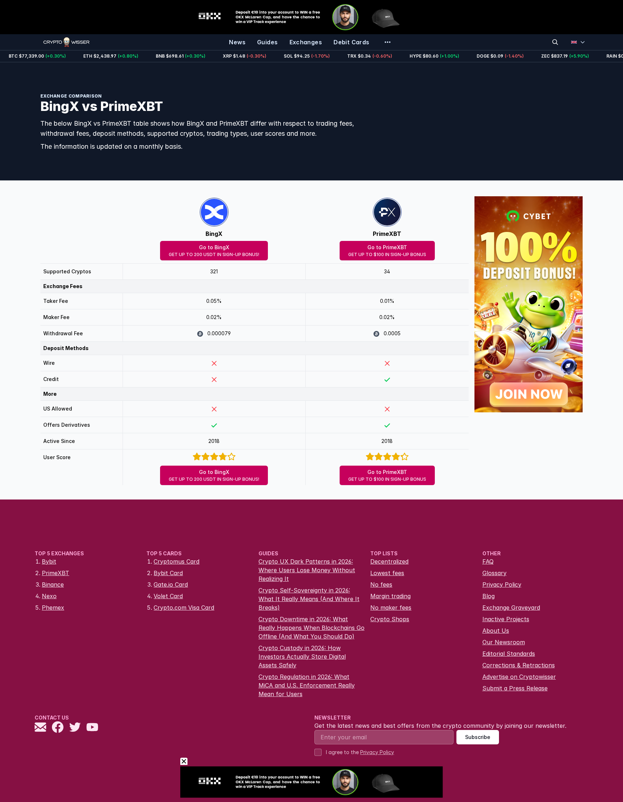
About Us (495, 630)
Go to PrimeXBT (387, 250)
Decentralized (389, 561)
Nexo (49, 596)
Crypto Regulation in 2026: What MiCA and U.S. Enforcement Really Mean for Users (307, 685)
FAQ (488, 561)
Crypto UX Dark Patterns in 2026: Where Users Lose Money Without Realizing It (307, 570)
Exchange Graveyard (511, 607)
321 (214, 271)
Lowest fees (387, 573)
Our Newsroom (503, 642)
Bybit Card (168, 573)
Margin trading (390, 596)
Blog (488, 596)
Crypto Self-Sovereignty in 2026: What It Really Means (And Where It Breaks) (309, 599)
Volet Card (168, 596)
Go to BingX (214, 250)
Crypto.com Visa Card (184, 607)
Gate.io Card (171, 584)
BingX (214, 233)
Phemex (53, 607)
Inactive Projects (505, 619)
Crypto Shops (389, 619)
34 (387, 271)
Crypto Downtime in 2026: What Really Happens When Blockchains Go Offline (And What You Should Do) (311, 627)
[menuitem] (237, 42)
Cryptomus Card (176, 561)
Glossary (494, 573)
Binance (53, 584)
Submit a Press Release (515, 688)
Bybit (49, 561)
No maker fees (390, 607)
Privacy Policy (501, 584)
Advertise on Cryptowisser (519, 676)
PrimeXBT (387, 233)
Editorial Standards (508, 653)
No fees (381, 584)
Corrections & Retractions (518, 665)
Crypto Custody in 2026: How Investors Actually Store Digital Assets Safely (302, 656)
